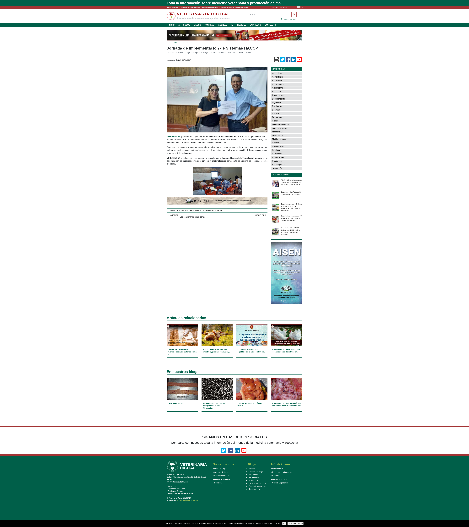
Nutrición (218, 211)
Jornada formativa (196, 211)
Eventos (190, 43)
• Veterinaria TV (277, 469)
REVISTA (241, 25)
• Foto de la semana (279, 480)
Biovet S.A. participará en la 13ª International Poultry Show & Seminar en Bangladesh (291, 218)
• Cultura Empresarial (279, 483)
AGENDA (222, 25)
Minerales (209, 211)
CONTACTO (270, 25)
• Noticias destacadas (221, 476)
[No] (466, 523)
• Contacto (275, 476)
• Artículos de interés (221, 473)
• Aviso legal (171, 487)
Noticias (170, 43)
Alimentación (180, 43)
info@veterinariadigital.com (177, 482)
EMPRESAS (255, 25)
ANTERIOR (173, 215)
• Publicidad (217, 483)
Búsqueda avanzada (289, 19)
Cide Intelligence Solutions (187, 501)
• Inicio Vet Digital (220, 469)
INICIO (172, 25)
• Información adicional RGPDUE (180, 494)
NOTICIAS (209, 25)
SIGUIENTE (260, 215)
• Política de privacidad (176, 489)
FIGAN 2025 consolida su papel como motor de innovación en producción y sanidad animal (291, 183)
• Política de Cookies (175, 491)
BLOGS (197, 25)
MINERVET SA (174, 137)
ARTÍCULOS (184, 25)
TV (232, 25)
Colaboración (182, 211)
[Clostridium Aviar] (182, 407)
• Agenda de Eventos (221, 480)
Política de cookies (295, 523)
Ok (284, 523)
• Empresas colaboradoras (281, 473)
